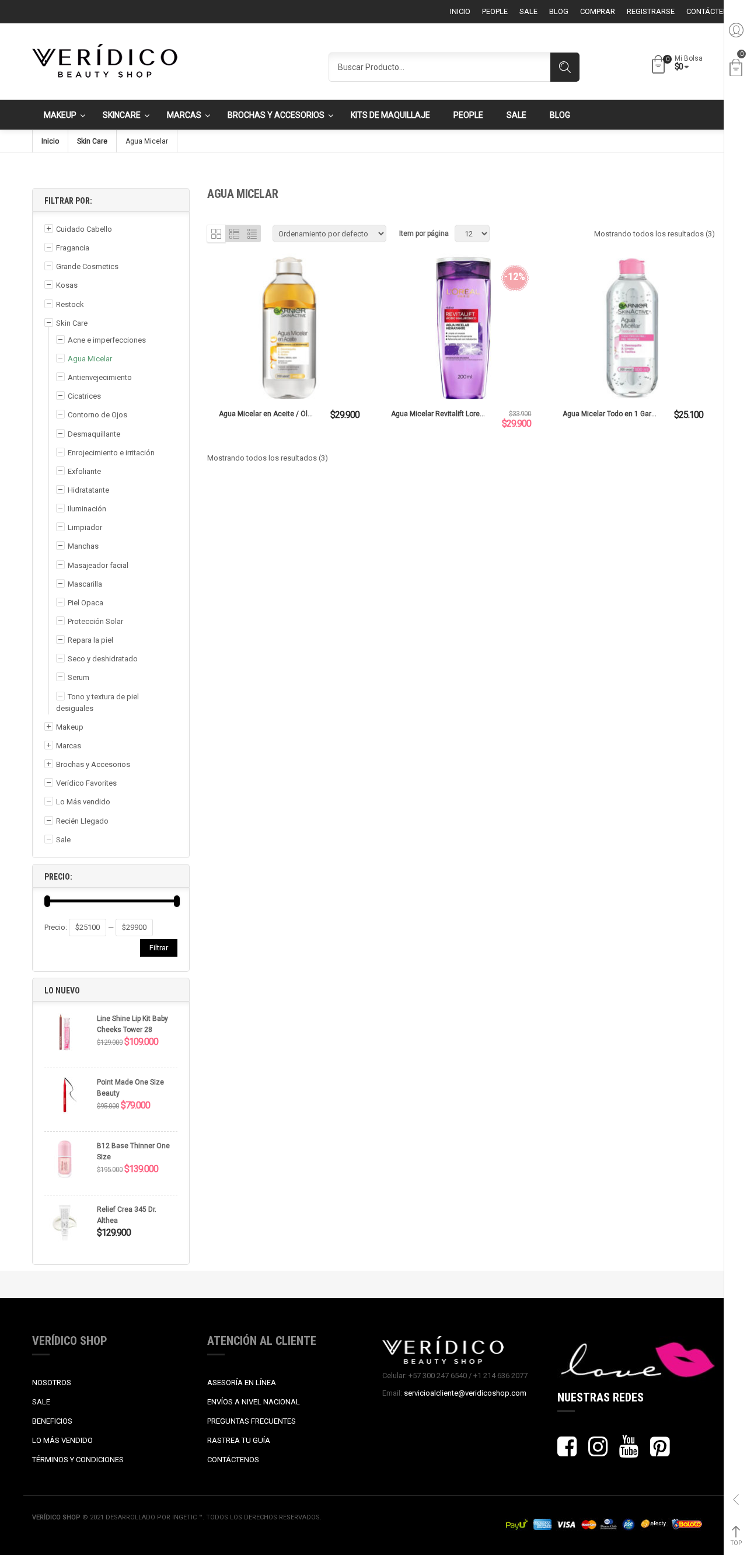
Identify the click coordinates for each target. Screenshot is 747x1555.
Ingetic (185, 1517)
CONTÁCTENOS (233, 1459)
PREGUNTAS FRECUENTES (251, 1421)
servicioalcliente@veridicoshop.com (465, 1393)
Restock (70, 304)
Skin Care (92, 141)
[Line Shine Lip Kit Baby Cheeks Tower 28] (64, 1037)
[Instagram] (598, 1452)
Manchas (83, 546)
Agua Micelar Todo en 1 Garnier (613, 414)
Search (565, 67)
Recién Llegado (82, 821)
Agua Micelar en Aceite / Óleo (267, 414)
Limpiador (85, 527)
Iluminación (87, 508)
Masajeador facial (98, 565)
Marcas (68, 745)
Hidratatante (88, 490)
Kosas (67, 285)
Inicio (50, 141)
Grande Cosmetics (87, 266)
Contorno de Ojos (97, 414)
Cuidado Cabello (84, 229)
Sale (63, 839)
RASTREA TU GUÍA (238, 1440)
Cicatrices (84, 396)
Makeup (69, 727)
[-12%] (461, 344)
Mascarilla (85, 584)
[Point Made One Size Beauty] (64, 1101)
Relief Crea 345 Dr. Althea (126, 1215)
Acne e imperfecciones (107, 340)
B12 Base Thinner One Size (133, 1151)
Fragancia (72, 247)
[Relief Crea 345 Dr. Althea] (64, 1228)
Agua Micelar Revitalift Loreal (438, 414)
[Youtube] (628, 1452)
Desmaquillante (94, 434)
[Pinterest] (659, 1452)
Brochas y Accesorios (93, 764)
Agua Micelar (90, 358)
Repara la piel (90, 640)
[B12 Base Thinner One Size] (64, 1165)
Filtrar (158, 947)
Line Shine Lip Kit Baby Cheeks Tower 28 (132, 1024)
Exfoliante (84, 471)
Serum (78, 677)
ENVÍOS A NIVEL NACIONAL (253, 1401)
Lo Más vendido (83, 801)
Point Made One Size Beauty (130, 1087)
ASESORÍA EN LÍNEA (241, 1382)
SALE (41, 1401)
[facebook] (567, 1452)
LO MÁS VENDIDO (62, 1440)
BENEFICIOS (52, 1421)
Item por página (424, 233)
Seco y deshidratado (103, 658)
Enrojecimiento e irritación (111, 452)
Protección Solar (95, 621)
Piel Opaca (85, 602)
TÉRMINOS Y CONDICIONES (78, 1459)
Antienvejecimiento (100, 377)
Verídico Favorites (86, 783)
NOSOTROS (51, 1382)
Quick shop (289, 329)
